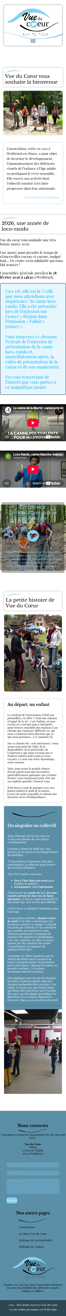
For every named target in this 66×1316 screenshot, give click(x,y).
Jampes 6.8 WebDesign (44, 1309)
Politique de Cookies (31, 1246)
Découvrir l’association (42, 197)
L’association (27, 1227)
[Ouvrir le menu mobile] (33, 41)
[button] (8, 1051)
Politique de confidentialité (35, 1240)
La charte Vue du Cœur (33, 1233)
